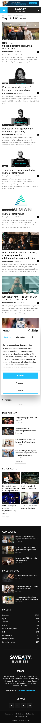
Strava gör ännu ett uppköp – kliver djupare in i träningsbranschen (10, 488)
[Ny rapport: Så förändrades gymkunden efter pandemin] (8, 550)
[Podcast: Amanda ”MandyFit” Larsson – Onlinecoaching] (20, 75)
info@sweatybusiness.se (26, 690)
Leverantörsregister (20, 716)
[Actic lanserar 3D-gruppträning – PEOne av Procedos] (8, 589)
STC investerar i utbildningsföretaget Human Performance (17, 46)
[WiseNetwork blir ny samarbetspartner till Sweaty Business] (8, 431)
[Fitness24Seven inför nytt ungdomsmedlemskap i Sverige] (8, 539)
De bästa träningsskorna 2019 (26, 575)
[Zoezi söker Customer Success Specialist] (30, 498)
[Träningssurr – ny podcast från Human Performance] (20, 158)
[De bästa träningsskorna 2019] (8, 578)
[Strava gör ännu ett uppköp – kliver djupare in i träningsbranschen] (11, 478)
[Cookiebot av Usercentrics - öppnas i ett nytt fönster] (28, 330)
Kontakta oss (20, 714)
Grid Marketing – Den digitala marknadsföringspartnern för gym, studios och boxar (26, 453)
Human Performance (13, 214)
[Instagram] (17, 705)
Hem (3, 15)
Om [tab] (33, 337)
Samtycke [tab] (7, 337)
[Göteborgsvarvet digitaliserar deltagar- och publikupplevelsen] (8, 600)
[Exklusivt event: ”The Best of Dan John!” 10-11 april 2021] (20, 285)
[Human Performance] (20, 202)
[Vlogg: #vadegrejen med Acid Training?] (8, 420)
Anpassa (19, 383)
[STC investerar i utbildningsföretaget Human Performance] (20, 31)
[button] (4, 10)
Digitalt (5, 83)
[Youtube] (29, 705)
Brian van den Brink (9, 93)
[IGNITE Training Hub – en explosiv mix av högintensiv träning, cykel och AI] (11, 498)
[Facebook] (11, 705)
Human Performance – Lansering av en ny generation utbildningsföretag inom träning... (19, 255)
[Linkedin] (23, 705)
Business (5, 39)
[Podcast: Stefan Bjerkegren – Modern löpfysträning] (20, 117)
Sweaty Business (7, 51)
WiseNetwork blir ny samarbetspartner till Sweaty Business (25, 431)
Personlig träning (8, 125)
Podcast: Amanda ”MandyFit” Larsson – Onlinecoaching (17, 88)
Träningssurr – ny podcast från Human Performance (18, 171)
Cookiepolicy (9, 714)
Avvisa (20, 390)
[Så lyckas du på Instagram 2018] (20, 326)
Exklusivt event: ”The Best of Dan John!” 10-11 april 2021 (19, 298)
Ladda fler (19, 462)
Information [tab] (20, 337)
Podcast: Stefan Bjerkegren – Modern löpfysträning (17, 130)
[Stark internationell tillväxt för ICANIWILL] (30, 478)
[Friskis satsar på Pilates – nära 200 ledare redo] (8, 561)
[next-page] (7, 517)
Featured (24, 503)
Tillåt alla (20, 375)
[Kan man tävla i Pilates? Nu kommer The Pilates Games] (8, 443)
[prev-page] (3, 517)
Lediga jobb (30, 714)
